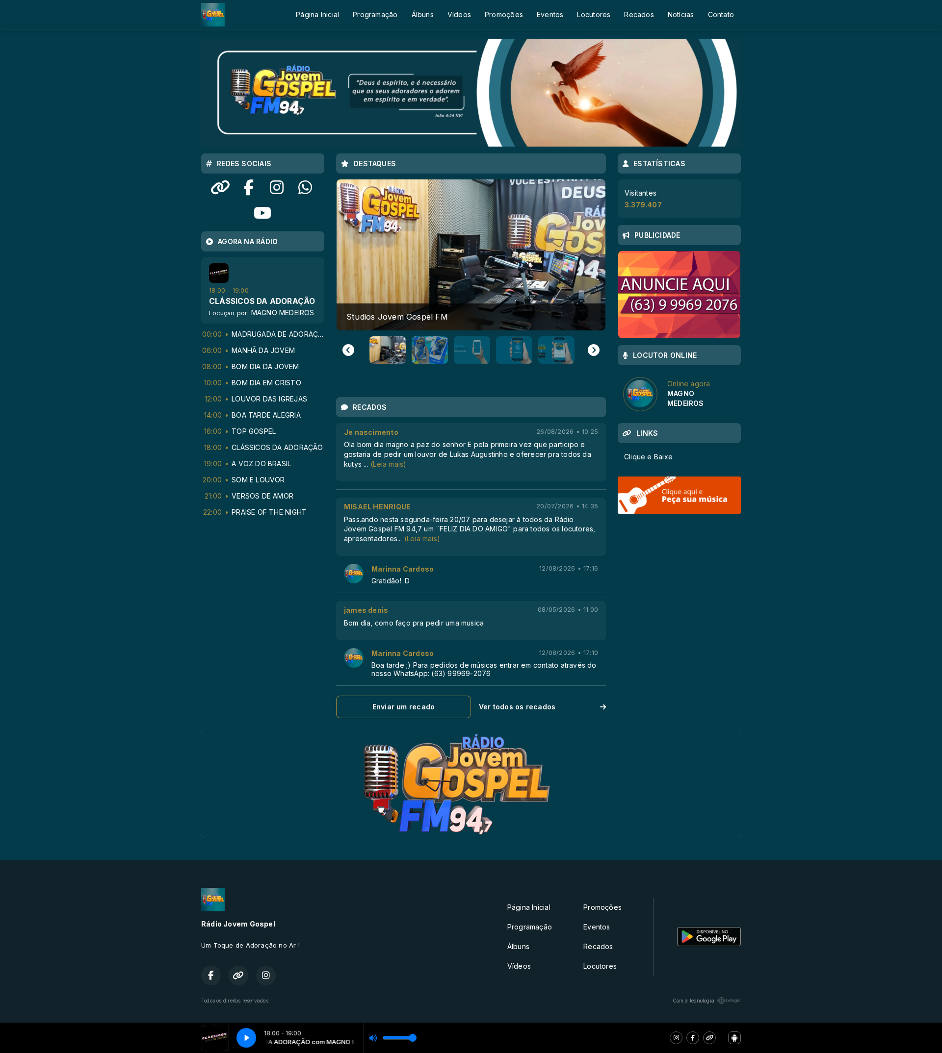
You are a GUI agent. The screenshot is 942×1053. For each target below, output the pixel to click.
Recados (639, 14)
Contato (721, 14)
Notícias (681, 14)
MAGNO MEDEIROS (282, 312)
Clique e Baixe (648, 456)
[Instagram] (676, 1037)
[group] (471, 254)
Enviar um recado (403, 706)
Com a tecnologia (693, 1000)
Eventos (550, 14)
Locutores (593, 14)
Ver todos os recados (517, 706)
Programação (375, 14)
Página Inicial (317, 14)
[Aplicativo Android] (734, 1037)
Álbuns (423, 14)
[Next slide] (594, 350)
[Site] (709, 1037)
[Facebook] (692, 1037)
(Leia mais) (388, 464)
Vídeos (459, 14)
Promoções (504, 14)
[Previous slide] (348, 350)
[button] (385, 350)
